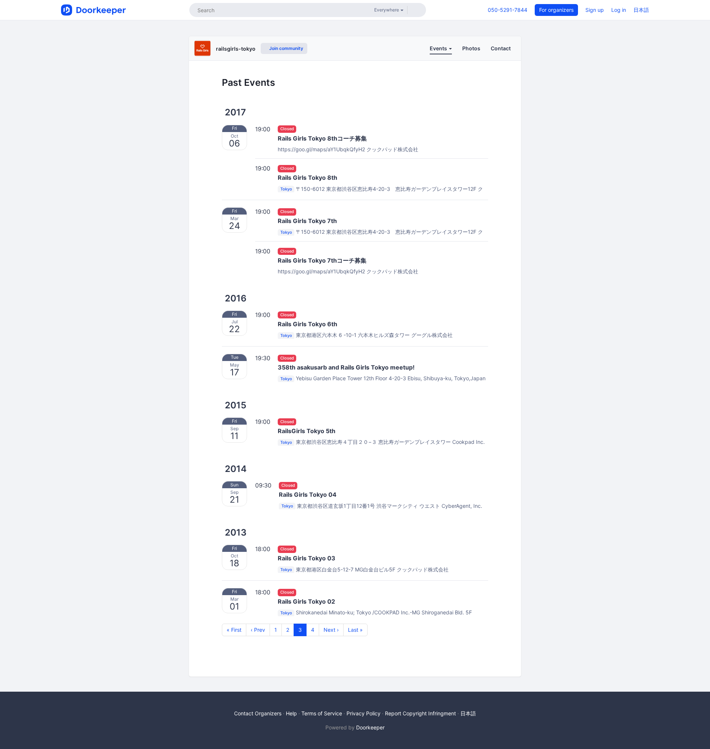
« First (234, 630)
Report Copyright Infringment (420, 713)
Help (291, 713)
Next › (331, 630)
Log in (618, 10)
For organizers (556, 10)
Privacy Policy (363, 713)
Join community (285, 48)
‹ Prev (258, 630)
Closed (287, 129)
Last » (355, 630)
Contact (501, 48)
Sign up (594, 10)
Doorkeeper (370, 727)
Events (439, 48)
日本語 (641, 10)
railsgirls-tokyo (236, 48)
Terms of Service (321, 713)
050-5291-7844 (507, 10)
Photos (471, 48)
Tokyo (286, 189)
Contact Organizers (257, 713)
